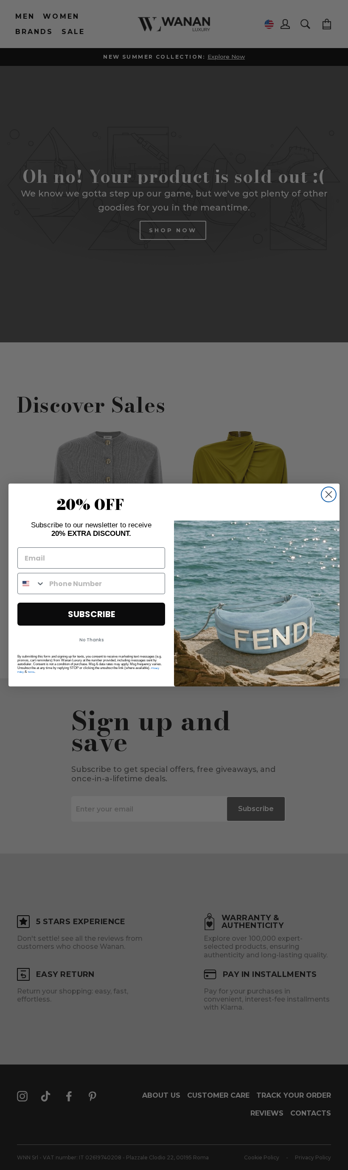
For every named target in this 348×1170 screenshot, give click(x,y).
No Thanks (91, 640)
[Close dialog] (328, 494)
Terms (31, 672)
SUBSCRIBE (91, 614)
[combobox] (31, 583)
